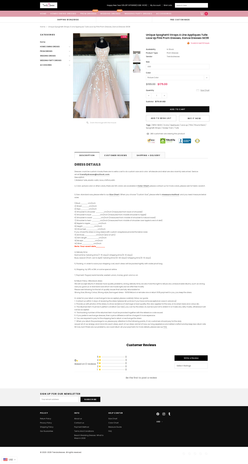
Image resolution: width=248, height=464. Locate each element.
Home (42, 26)
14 (151, 133)
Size (148, 62)
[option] (68, 19)
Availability (151, 49)
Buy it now (194, 118)
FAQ (165, 327)
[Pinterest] (157, 413)
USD (158, 421)
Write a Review (191, 358)
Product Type (152, 53)
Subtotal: (150, 101)
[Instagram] (163, 413)
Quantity (150, 90)
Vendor (149, 56)
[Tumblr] (169, 413)
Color (148, 73)
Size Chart (114, 194)
